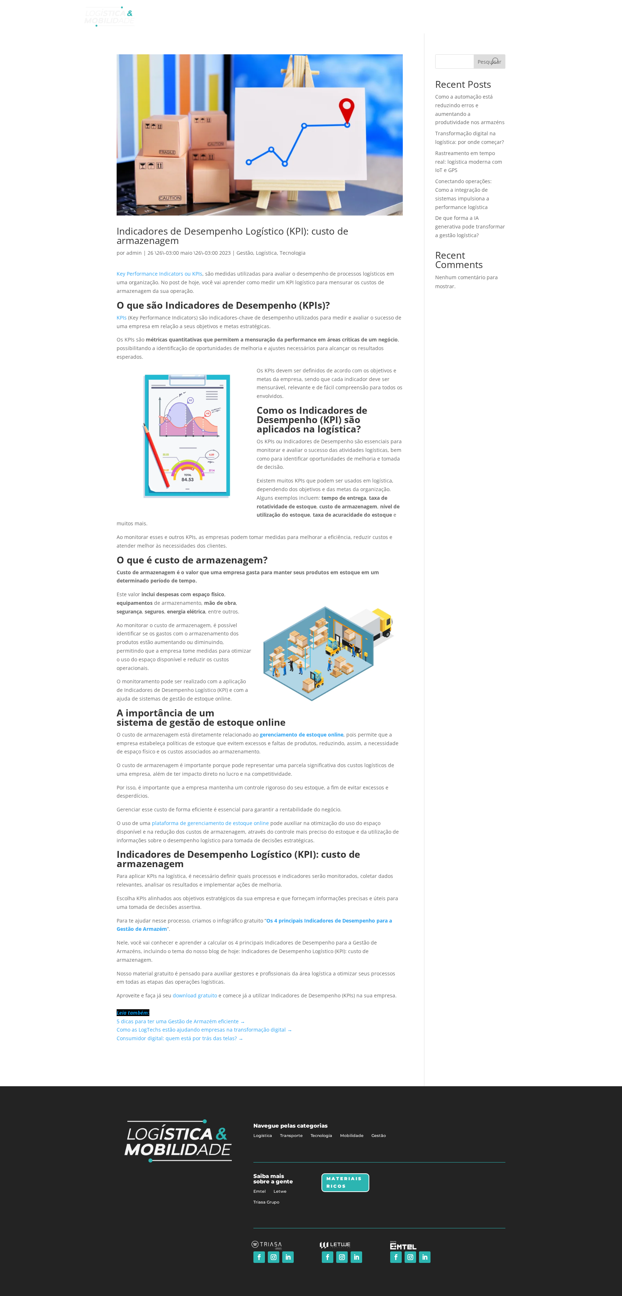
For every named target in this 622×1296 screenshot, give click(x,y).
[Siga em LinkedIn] (288, 1257)
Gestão (244, 252)
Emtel (259, 1191)
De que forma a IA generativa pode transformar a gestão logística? (470, 226)
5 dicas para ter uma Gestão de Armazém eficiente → (181, 1021)
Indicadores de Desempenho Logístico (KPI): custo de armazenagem (232, 236)
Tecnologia (293, 252)
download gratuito (195, 995)
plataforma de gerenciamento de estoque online (210, 823)
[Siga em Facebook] (259, 1257)
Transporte (291, 1135)
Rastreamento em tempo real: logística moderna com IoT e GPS (468, 162)
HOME (404, 16)
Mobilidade (352, 1135)
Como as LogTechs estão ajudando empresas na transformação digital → (204, 1029)
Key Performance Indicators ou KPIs (159, 273)
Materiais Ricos (344, 1182)
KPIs (122, 317)
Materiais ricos (480, 16)
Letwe (280, 1191)
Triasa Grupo (266, 1202)
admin (134, 252)
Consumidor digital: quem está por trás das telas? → (180, 1038)
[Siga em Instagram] (273, 1257)
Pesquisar (489, 61)
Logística (266, 252)
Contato (517, 16)
